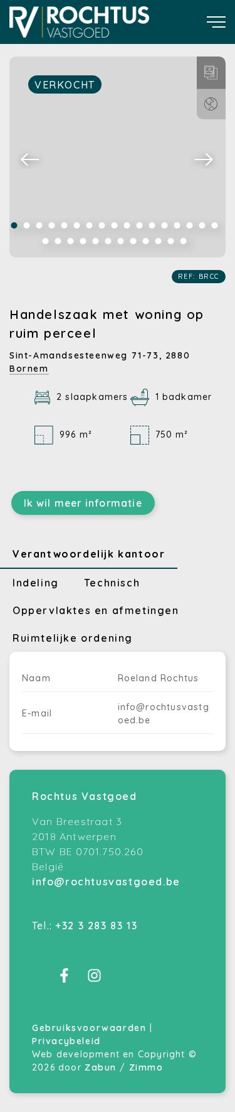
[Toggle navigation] (216, 22)
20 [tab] (71, 241)
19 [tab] (58, 241)
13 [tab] (165, 225)
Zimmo (146, 1067)
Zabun (101, 1067)
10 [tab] (127, 225)
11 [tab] (140, 225)
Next (204, 159)
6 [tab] (77, 225)
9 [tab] (115, 225)
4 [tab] (52, 225)
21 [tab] (83, 241)
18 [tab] (46, 241)
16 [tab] (202, 225)
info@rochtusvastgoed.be (106, 881)
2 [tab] (27, 225)
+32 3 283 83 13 (96, 925)
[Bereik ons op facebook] (64, 979)
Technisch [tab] (112, 582)
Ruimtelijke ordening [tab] (73, 638)
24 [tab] (121, 241)
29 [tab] (183, 241)
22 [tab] (96, 241)
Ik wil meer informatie (83, 503)
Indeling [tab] (36, 582)
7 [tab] (89, 225)
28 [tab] (171, 241)
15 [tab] (190, 225)
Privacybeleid (66, 1041)
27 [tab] (158, 241)
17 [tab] (215, 225)
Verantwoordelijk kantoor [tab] (89, 554)
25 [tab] (133, 241)
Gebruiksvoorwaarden (91, 1028)
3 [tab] (39, 225)
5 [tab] (64, 225)
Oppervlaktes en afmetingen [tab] (96, 610)
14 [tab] (177, 225)
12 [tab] (152, 225)
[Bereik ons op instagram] (94, 979)
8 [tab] (102, 225)
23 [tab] (108, 241)
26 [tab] (146, 241)
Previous (31, 159)
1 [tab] (14, 225)
